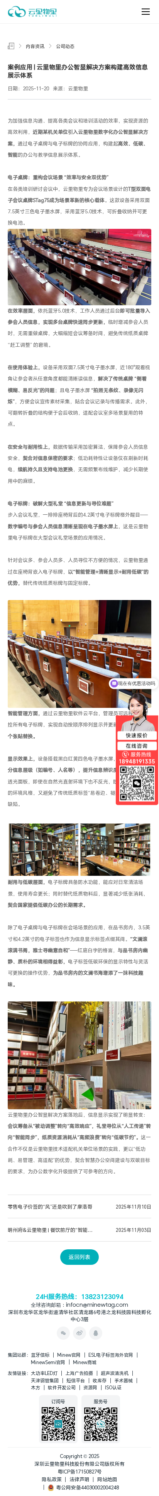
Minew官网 (69, 1355)
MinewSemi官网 (48, 1362)
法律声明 (79, 1479)
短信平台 (75, 1380)
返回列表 (79, 1257)
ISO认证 (113, 1387)
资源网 (90, 1387)
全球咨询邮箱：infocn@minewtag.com (79, 1305)
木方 (35, 1387)
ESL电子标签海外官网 (110, 1355)
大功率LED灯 (44, 1373)
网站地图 (107, 1479)
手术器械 (123, 1380)
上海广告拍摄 (79, 1373)
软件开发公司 (62, 1387)
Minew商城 (84, 1362)
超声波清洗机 (115, 1373)
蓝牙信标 (40, 1355)
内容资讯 (35, 46)
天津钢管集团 (45, 1380)
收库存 (100, 1380)
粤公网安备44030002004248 (86, 1487)
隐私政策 (52, 1479)
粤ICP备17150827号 (80, 1471)
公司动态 (65, 46)
